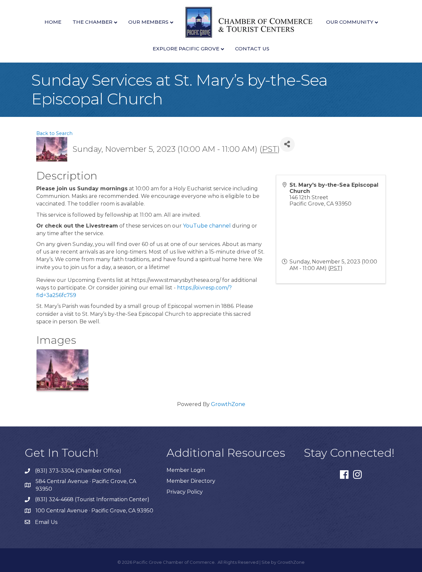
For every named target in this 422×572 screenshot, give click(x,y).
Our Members (148, 22)
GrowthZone (228, 404)
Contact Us (252, 48)
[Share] (287, 144)
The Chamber (92, 22)
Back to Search (54, 133)
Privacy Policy (184, 492)
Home (53, 22)
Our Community (349, 22)
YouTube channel (207, 226)
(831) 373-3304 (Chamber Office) (78, 471)
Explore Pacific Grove (186, 48)
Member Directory (190, 481)
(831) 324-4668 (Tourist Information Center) (92, 499)
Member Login (185, 470)
